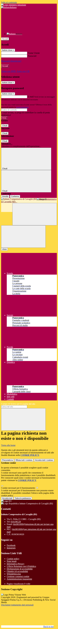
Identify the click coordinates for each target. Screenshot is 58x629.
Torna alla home (8, 445)
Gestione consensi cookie (18, 576)
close (4, 249)
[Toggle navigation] (23, 236)
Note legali (11, 561)
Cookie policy (13, 559)
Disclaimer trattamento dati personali (17, 605)
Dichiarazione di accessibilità (20, 569)
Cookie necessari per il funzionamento (18, 488)
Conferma (15, 196)
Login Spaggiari (22, 107)
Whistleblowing (14, 574)
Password (32, 56)
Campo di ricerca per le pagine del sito (18, 404)
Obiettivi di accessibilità (17, 571)
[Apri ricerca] (34, 214)
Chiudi (4, 126)
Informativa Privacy (15, 564)
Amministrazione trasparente (19, 579)
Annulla (5, 196)
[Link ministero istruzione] (13, 5)
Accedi (5, 39)
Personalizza (7, 460)
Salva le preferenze (23, 498)
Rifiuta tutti (24, 460)
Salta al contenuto (9, 2)
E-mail (31, 96)
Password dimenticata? (11, 61)
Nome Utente (34, 53)
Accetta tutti (44, 460)
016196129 (16, 521)
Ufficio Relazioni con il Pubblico (21, 566)
